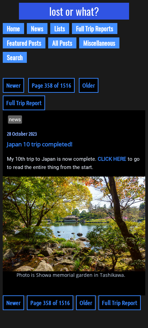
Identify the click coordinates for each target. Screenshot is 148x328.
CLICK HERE (112, 159)
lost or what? (74, 11)
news (15, 119)
